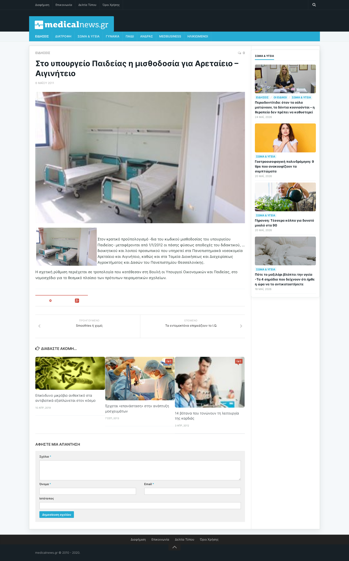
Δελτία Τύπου (87, 4)
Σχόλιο (45, 456)
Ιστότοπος (46, 498)
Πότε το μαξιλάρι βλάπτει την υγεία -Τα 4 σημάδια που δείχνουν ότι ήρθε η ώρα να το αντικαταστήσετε (285, 279)
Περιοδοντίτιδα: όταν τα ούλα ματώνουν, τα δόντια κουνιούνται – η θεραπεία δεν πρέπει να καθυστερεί (285, 107)
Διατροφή (63, 36)
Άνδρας (146, 36)
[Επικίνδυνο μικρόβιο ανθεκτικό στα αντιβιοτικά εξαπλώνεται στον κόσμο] (70, 373)
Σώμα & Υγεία (89, 36)
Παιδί (130, 36)
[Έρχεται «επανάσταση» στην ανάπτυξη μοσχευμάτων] (140, 378)
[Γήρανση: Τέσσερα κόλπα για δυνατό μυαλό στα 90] (285, 197)
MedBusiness (170, 36)
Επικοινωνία (64, 4)
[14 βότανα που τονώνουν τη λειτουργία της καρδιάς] (210, 382)
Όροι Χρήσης (111, 4)
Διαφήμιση (42, 4)
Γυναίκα (112, 36)
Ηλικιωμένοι (197, 36)
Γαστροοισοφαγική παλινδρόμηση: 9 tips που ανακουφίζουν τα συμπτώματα (284, 166)
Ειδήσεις (42, 36)
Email (149, 484)
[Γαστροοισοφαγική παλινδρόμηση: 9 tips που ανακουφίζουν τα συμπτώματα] (285, 137)
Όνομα (45, 484)
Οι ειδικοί (280, 97)
